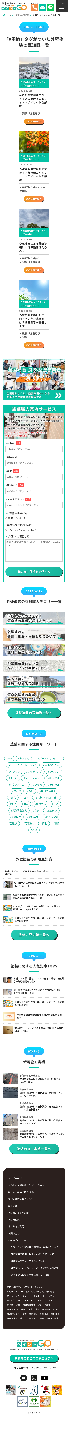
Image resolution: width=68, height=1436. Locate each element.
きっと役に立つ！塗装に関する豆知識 (30, 1274)
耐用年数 (33, 817)
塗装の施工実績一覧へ (34, 1148)
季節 (24, 113)
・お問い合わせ (14, 1233)
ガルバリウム (52, 765)
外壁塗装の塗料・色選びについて (28, 1261)
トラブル (54, 778)
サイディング (35, 771)
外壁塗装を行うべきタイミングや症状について (34, 1268)
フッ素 (38, 784)
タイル (13, 778)
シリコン (54, 771)
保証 (31, 791)
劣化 (37, 258)
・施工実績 (11, 1206)
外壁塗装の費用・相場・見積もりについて (32, 1254)
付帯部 (17, 791)
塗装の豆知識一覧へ (34, 934)
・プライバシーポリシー (43, 1367)
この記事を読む (34, 121)
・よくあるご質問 (15, 1226)
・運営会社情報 (20, 1367)
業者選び (35, 113)
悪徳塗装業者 (19, 810)
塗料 (26, 797)
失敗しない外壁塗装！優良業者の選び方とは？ (34, 1247)
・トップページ (14, 1178)
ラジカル (54, 784)
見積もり (30, 823)
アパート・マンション (49, 758)
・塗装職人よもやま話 (17, 1212)
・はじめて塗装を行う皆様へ (20, 1192)
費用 (24, 333)
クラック (15, 771)
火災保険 (35, 262)
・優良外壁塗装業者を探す (19, 1199)
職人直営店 (52, 817)
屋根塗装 (41, 804)
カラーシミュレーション (23, 765)
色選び (13, 823)
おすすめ (40, 187)
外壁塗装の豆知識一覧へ (34, 712)
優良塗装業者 (48, 791)
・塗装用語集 (13, 1219)
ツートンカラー (33, 778)
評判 (44, 823)
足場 (34, 830)
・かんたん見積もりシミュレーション (25, 1185)
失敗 (13, 804)
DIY (10, 758)
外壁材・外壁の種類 (47, 797)
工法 (56, 804)
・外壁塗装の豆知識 (16, 1240)
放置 (37, 810)
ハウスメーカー (18, 784)
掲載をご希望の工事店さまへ (34, 1358)
